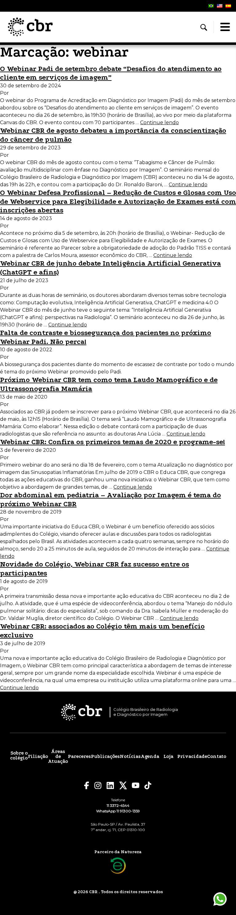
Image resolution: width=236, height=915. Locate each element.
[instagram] (98, 785)
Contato (216, 756)
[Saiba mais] (118, 865)
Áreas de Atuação (58, 756)
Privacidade (192, 756)
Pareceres (79, 756)
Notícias (130, 756)
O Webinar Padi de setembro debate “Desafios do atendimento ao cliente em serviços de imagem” (111, 73)
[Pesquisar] (204, 27)
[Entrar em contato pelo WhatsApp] (220, 899)
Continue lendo (159, 122)
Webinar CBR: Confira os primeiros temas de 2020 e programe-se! (112, 442)
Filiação (38, 756)
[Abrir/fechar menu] (225, 27)
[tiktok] (148, 785)
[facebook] (86, 785)
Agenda (150, 756)
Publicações (105, 756)
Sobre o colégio (19, 755)
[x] (123, 785)
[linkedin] (110, 785)
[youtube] (136, 785)
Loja (168, 756)
